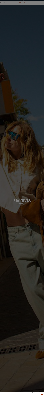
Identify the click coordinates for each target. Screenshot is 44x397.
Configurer (2, 394)
